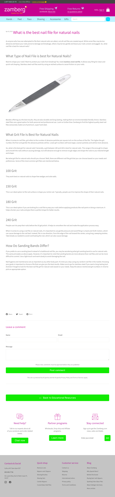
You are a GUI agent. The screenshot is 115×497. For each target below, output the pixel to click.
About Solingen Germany (94, 485)
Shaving (41, 19)
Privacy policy (66, 481)
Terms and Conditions (69, 485)
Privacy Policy (65, 378)
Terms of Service (78, 378)
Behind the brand (92, 475)
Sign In (101, 10)
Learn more (57, 438)
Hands (9, 19)
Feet (20, 19)
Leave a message (38, 2)
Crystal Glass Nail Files (44, 485)
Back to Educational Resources (59, 397)
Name (8, 335)
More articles (91, 488)
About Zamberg (92, 468)
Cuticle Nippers (42, 481)
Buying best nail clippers (94, 478)
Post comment (57, 370)
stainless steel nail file (72, 62)
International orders (68, 478)
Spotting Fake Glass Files (95, 481)
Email (60, 335)
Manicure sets (41, 468)
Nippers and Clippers (44, 471)
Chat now (20, 440)
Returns (64, 475)
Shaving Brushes (42, 475)
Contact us (65, 468)
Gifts (66, 19)
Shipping (65, 471)
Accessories (55, 19)
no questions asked (74, 11)
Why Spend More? (92, 471)
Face (29, 19)
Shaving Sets (41, 478)
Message (9, 346)
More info (51, 11)
